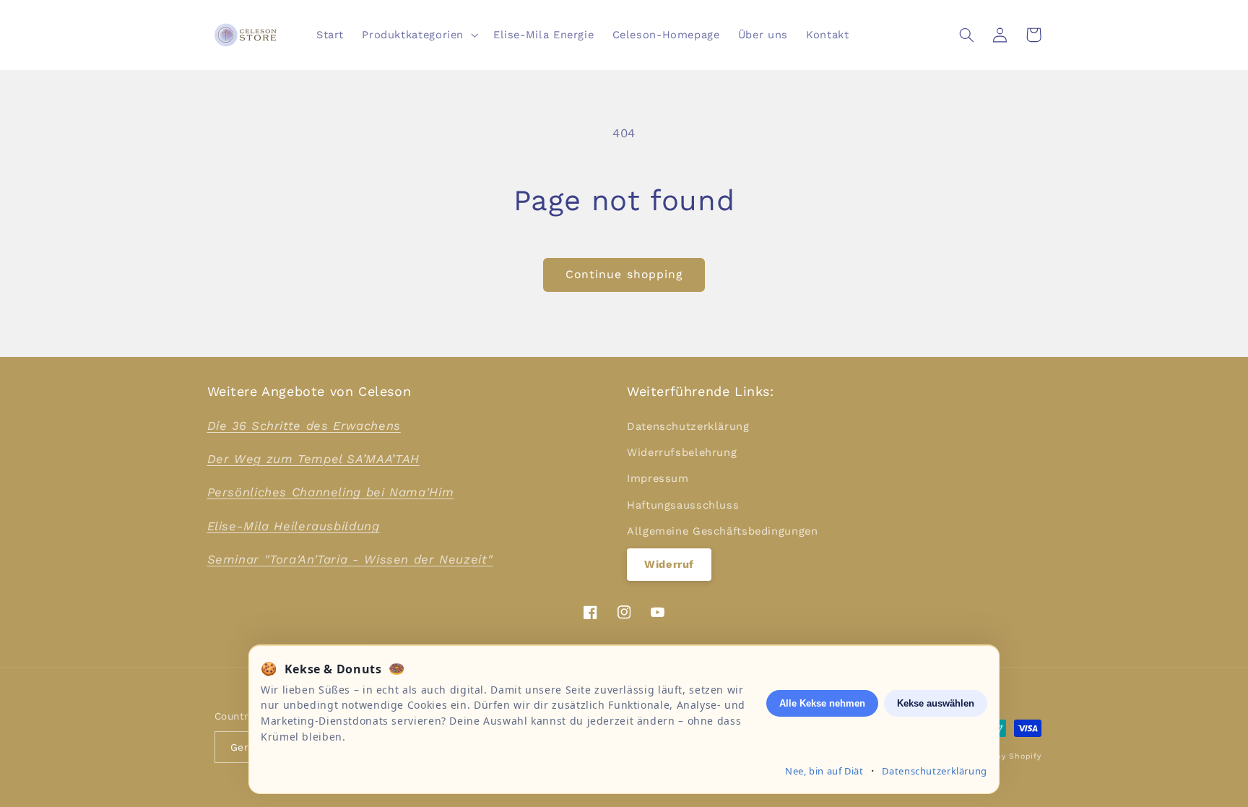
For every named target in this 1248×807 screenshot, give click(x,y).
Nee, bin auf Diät (824, 770)
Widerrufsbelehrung (682, 452)
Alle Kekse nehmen (822, 703)
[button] (419, 35)
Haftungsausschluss (683, 505)
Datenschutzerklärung (688, 426)
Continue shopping (624, 274)
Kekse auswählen (935, 703)
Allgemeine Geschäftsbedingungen (722, 531)
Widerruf (669, 564)
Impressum (658, 478)
